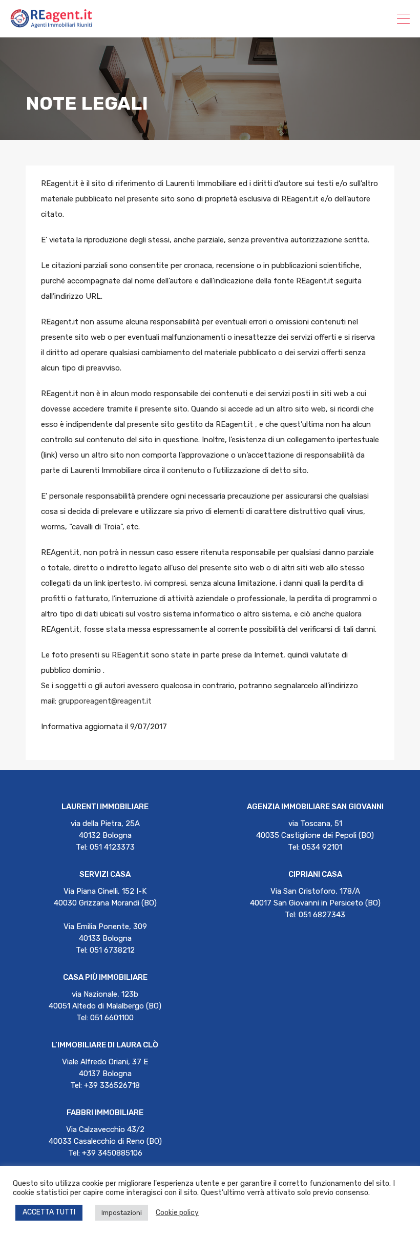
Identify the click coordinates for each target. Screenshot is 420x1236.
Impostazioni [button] (121, 1213)
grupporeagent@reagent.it (105, 701)
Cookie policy (177, 1212)
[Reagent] (51, 23)
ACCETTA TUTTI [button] (49, 1212)
